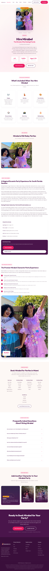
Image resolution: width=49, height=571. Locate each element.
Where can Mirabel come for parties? (13, 460)
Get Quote (44, 2)
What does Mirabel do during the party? (14, 451)
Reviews (24, 2)
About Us (39, 544)
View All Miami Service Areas (24, 406)
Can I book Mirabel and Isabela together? (14, 446)
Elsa (14, 544)
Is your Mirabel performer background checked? (15, 455)
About (21, 2)
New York (27, 546)
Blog (17, 2)
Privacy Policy (40, 552)
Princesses (25, 32)
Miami (27, 548)
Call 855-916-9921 (7, 251)
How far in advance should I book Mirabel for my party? (17, 442)
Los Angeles (28, 544)
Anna (14, 546)
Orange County (28, 550)
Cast (13, 2)
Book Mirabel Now (19, 65)
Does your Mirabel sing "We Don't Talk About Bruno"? (16, 433)
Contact (29, 2)
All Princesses (15, 552)
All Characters (40, 550)
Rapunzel (14, 550)
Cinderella (15, 548)
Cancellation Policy (41, 555)
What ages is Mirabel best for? (12, 437)
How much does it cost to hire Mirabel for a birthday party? (17, 429)
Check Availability (8, 247)
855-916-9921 (36, 2)
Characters (9, 2)
